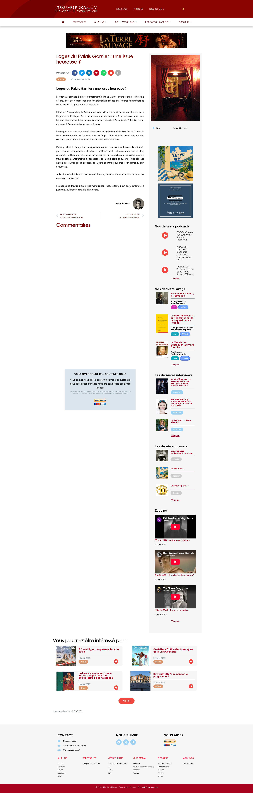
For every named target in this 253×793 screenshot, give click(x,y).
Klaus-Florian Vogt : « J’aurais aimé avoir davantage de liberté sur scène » (181, 402)
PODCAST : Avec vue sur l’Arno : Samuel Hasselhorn (185, 236)
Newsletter (121, 9)
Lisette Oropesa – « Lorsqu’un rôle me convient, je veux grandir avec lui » (181, 382)
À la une (99, 22)
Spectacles (79, 22)
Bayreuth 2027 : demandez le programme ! (170, 675)
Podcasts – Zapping (156, 22)
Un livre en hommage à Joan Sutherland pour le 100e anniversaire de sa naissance (96, 675)
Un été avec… (177, 468)
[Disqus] (100, 263)
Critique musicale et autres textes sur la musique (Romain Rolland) (182, 319)
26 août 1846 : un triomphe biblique (172, 540)
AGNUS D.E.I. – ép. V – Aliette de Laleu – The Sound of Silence (185, 270)
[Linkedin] (133, 742)
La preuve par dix (179, 485)
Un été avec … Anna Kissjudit (181, 421)
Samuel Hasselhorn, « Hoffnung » (182, 294)
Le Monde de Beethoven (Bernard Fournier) (182, 345)
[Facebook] (119, 742)
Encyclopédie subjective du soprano (182, 452)
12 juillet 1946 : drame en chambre (172, 610)
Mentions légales (110, 787)
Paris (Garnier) (180, 128)
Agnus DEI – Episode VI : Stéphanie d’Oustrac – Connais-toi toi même (184, 253)
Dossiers (184, 22)
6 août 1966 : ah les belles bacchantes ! (174, 575)
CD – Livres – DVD (125, 22)
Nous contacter (156, 9)
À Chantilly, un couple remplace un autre (99, 650)
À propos (138, 9)
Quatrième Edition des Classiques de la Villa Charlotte (173, 650)
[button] (100, 22)
